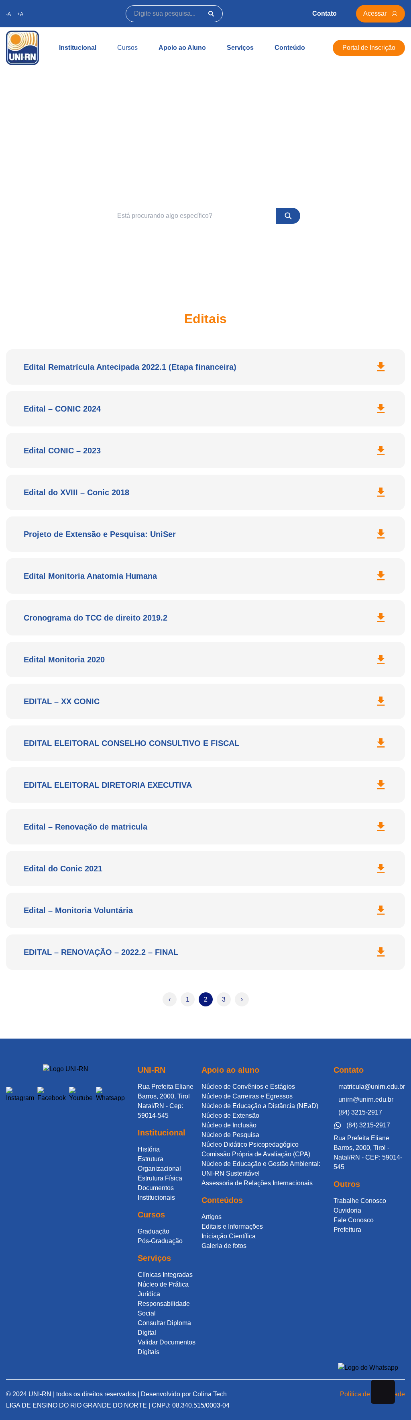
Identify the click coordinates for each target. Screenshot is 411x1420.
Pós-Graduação (160, 1241)
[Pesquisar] (211, 13)
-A (8, 14)
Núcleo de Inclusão (228, 1125)
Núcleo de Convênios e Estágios (248, 1086)
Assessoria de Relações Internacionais (257, 1183)
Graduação (153, 1231)
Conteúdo (290, 47)
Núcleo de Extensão (230, 1115)
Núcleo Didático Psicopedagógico (250, 1144)
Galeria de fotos (223, 1245)
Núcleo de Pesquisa (230, 1134)
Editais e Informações (232, 1226)
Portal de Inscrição (368, 47)
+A (20, 14)
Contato (324, 13)
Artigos (211, 1216)
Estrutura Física (160, 1178)
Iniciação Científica (228, 1236)
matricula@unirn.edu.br (371, 1086)
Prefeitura (347, 1229)
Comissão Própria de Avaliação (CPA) (255, 1154)
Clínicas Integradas (165, 1274)
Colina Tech (210, 1394)
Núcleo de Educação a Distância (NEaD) (259, 1105)
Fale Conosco (354, 1220)
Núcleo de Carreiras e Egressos (247, 1096)
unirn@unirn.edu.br (365, 1099)
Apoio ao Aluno (182, 47)
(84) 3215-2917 (360, 1112)
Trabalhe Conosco (360, 1200)
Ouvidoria (347, 1210)
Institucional (77, 47)
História (149, 1149)
